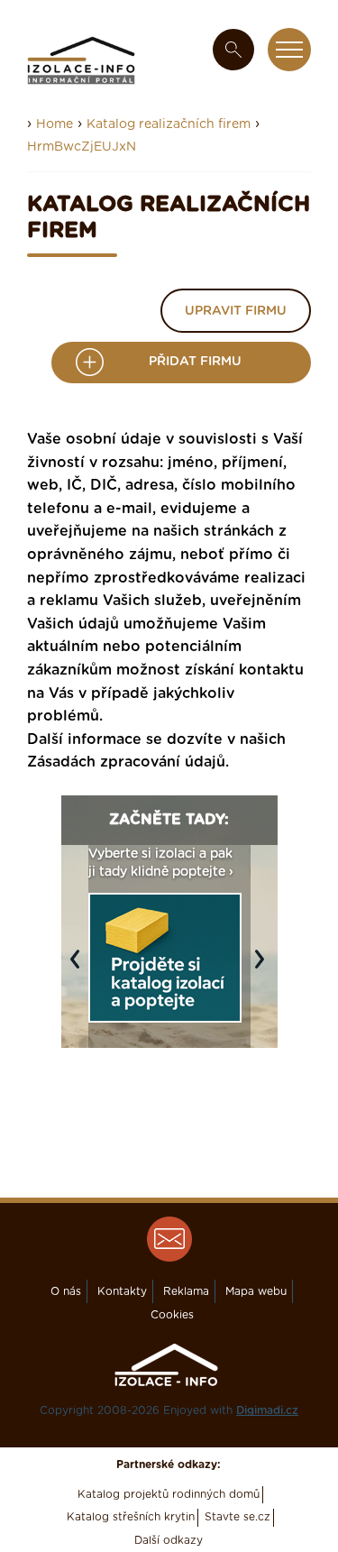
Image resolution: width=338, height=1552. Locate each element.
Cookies (172, 1314)
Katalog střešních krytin (131, 1516)
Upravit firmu (236, 311)
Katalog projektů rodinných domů (169, 1494)
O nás (65, 1291)
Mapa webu (256, 1291)
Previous (79, 968)
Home (54, 124)
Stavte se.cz (237, 1516)
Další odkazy (168, 1540)
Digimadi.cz (267, 1410)
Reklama (186, 1291)
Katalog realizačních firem (169, 124)
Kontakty (122, 1291)
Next (264, 968)
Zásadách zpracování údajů (126, 762)
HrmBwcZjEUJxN (81, 147)
